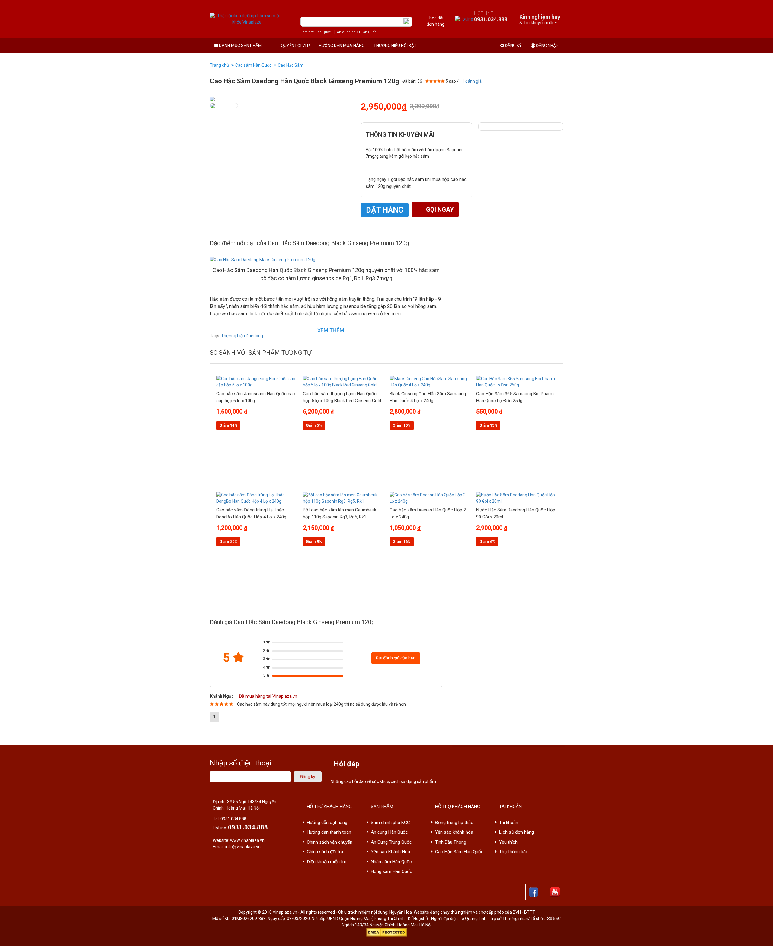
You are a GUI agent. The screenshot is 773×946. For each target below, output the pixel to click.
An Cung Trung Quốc (391, 842)
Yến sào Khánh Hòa (390, 852)
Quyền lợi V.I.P (295, 45)
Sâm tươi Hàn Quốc (315, 32)
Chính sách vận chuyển (329, 842)
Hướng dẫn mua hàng (341, 45)
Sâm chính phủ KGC (390, 822)
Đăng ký (513, 45)
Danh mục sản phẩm (240, 45)
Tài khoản (508, 822)
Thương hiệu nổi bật (395, 45)
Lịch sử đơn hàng (516, 832)
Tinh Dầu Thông (450, 842)
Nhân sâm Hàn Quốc (391, 861)
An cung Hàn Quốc (389, 832)
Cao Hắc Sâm (290, 65)
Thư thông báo (513, 852)
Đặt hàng (384, 210)
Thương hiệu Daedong (242, 335)
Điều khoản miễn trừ (327, 861)
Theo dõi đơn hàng (435, 21)
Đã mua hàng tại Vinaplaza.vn (267, 696)
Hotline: (490, 16)
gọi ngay (439, 209)
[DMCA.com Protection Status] (386, 932)
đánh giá (472, 81)
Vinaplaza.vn (285, 912)
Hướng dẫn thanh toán (329, 832)
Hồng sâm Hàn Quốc (391, 871)
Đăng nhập (547, 45)
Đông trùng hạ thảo (454, 822)
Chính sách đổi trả (325, 852)
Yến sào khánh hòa (454, 832)
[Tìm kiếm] (406, 21)
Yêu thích (508, 842)
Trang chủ (219, 65)
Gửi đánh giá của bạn (395, 658)
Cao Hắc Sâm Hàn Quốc (459, 852)
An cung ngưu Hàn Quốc (357, 32)
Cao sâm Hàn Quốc (253, 65)
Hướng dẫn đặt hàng (327, 822)
